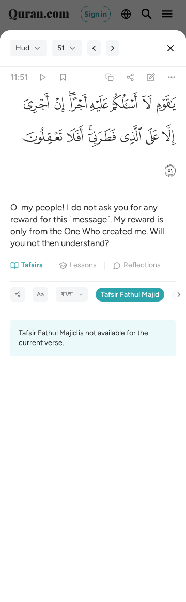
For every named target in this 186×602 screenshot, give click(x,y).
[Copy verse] (109, 77)
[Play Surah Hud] (42, 77)
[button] (164, 107)
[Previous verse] (94, 48)
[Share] (130, 77)
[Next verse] (112, 48)
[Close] (170, 48)
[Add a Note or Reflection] (151, 77)
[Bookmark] (63, 77)
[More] (172, 77)
